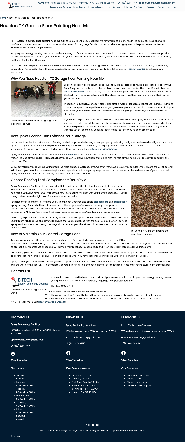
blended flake (101, 201)
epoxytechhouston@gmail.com (158, 2)
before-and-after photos (103, 149)
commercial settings (75, 91)
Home (3, 17)
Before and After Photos (134, 7)
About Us (150, 7)
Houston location (136, 69)
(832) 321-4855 (76, 343)
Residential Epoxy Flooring (99, 7)
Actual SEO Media (135, 430)
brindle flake (120, 201)
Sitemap (15, 436)
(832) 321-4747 (21, 345)
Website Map (92, 424)
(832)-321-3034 (132, 343)
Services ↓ (117, 7)
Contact (160, 7)
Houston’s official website (51, 301)
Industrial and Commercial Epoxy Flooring (67, 7)
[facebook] (13, 354)
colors (71, 154)
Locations (172, 7)
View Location (19, 360)
